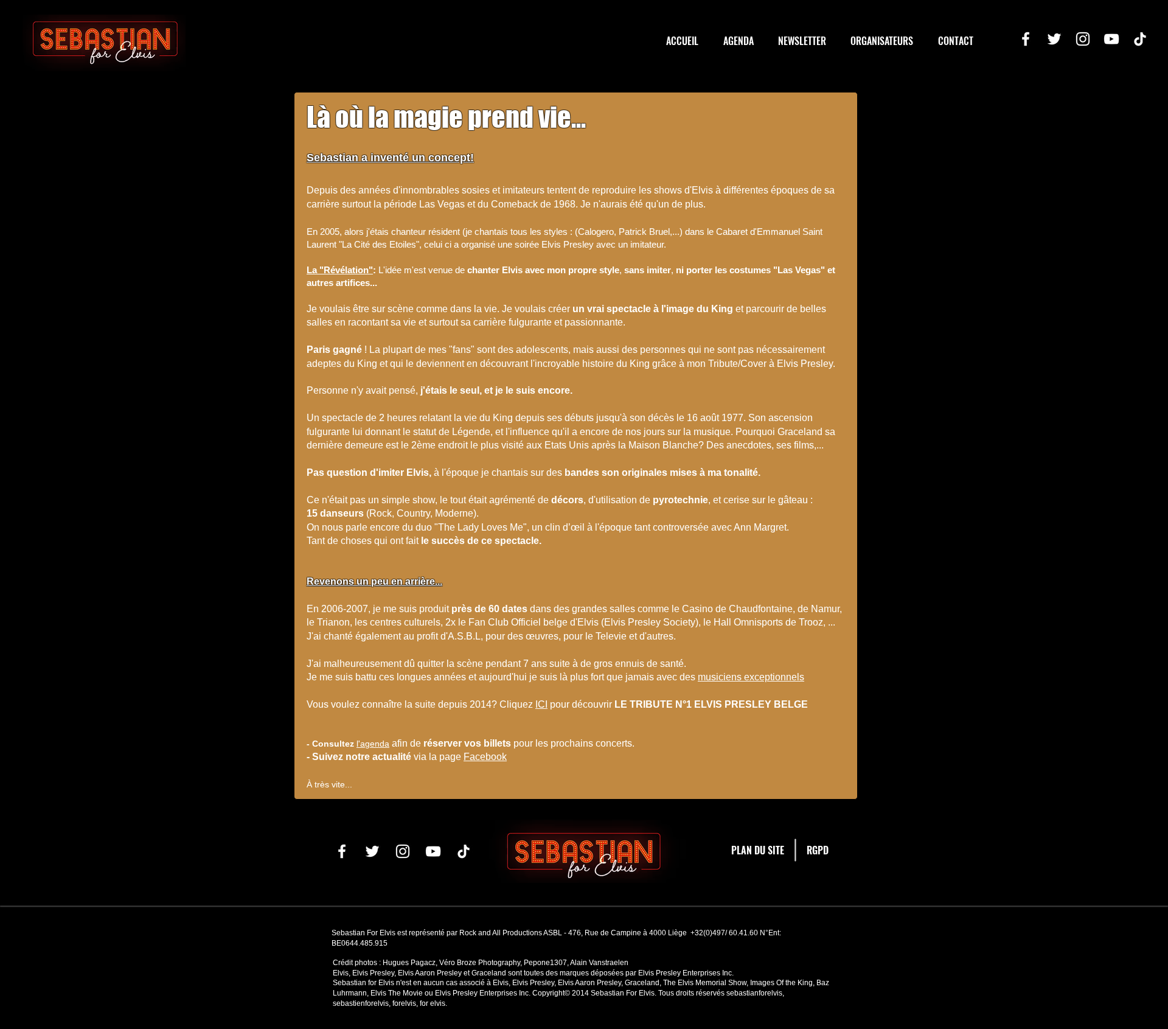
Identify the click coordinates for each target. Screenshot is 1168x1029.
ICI (541, 704)
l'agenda (372, 743)
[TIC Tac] (1140, 39)
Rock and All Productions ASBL (510, 933)
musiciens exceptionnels (751, 677)
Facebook (485, 757)
